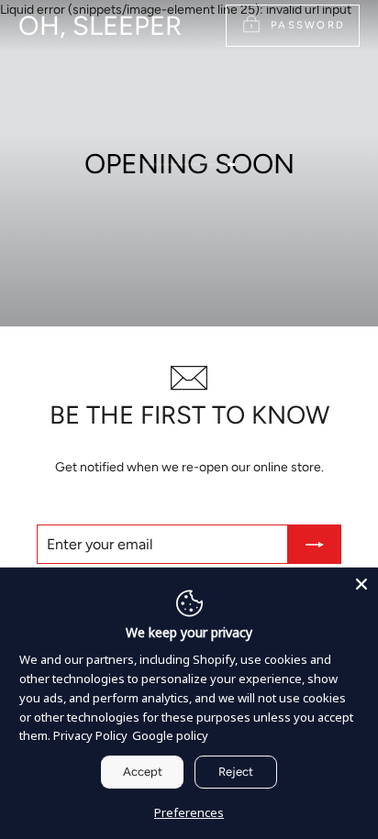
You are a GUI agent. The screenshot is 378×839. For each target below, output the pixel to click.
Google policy (170, 735)
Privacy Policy (90, 735)
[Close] (361, 584)
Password (308, 24)
